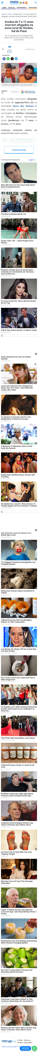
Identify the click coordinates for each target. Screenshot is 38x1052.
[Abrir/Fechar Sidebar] (2, 2)
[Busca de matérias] (36, 3)
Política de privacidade (9, 1047)
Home (4, 8)
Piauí (10, 14)
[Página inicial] (14, 3)
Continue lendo (19, 149)
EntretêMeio (21, 8)
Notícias (11, 8)
